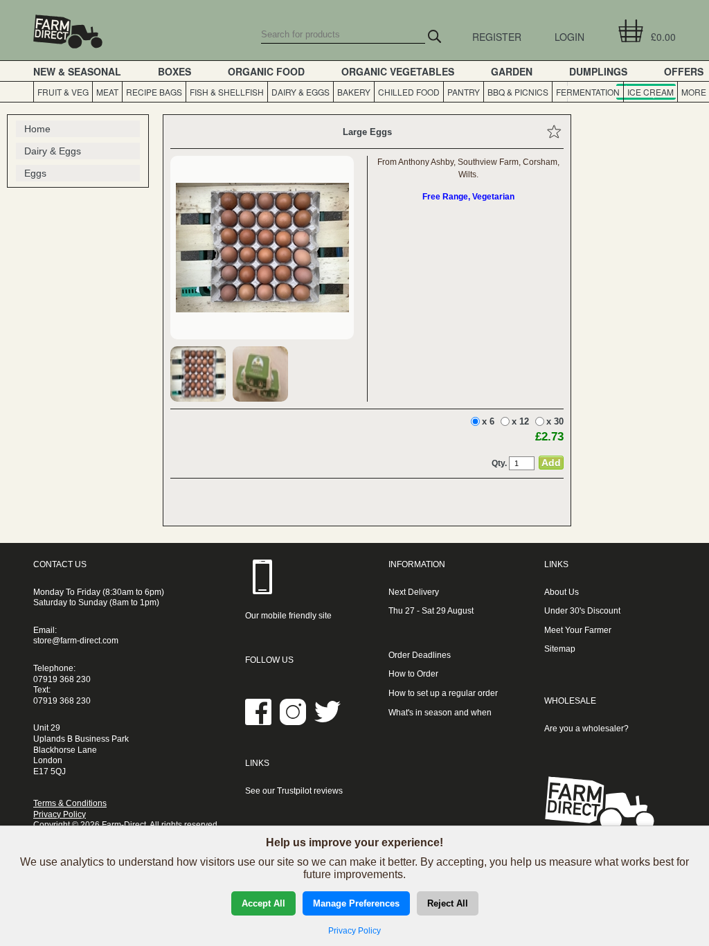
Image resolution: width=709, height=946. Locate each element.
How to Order (413, 674)
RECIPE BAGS (154, 92)
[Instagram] (293, 722)
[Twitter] (327, 722)
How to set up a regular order (443, 693)
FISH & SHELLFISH (227, 92)
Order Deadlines (419, 655)
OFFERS (683, 71)
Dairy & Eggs (52, 151)
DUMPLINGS (598, 71)
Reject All (447, 903)
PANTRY (463, 92)
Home (37, 128)
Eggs (35, 173)
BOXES (174, 71)
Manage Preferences (356, 903)
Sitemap (559, 649)
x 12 (520, 421)
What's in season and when (440, 712)
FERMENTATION (588, 92)
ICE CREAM (650, 92)
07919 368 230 (62, 679)
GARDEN (511, 71)
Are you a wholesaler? (586, 728)
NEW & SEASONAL (77, 71)
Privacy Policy (59, 814)
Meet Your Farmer (577, 630)
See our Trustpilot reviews (294, 791)
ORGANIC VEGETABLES (397, 71)
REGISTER (496, 37)
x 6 (488, 421)
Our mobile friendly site (288, 616)
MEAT (107, 92)
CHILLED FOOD (409, 92)
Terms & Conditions (70, 803)
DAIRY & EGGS (300, 92)
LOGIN (569, 37)
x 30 (555, 421)
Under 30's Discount (582, 611)
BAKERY (353, 92)
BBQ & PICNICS (517, 92)
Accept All (263, 903)
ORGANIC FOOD (266, 71)
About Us (561, 592)
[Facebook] (258, 722)
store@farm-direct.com (75, 640)
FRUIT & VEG (63, 92)
